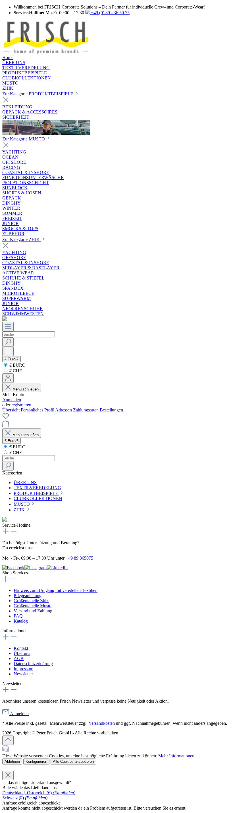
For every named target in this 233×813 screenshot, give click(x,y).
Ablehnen (12, 761)
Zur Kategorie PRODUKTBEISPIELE (38, 93)
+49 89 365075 (79, 558)
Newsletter (23, 673)
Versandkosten (102, 723)
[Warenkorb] (5, 425)
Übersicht (11, 409)
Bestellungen (111, 409)
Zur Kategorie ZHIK (21, 239)
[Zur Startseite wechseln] (46, 52)
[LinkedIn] (57, 567)
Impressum (23, 668)
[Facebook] (13, 567)
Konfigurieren (36, 761)
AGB (19, 658)
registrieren (21, 404)
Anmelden (11, 399)
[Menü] (8, 326)
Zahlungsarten (86, 409)
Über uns (22, 653)
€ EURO (17, 365)
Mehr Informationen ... (178, 755)
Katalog (21, 621)
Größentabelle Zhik (31, 600)
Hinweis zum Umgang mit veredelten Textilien (55, 590)
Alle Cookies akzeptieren (73, 761)
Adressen (64, 409)
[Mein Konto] (8, 378)
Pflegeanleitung (27, 595)
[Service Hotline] (116, 749)
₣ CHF (15, 370)
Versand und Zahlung (33, 610)
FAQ (18, 616)
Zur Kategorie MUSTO (24, 138)
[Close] (8, 775)
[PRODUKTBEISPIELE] (46, 133)
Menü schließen (25, 389)
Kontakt (21, 648)
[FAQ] (4, 319)
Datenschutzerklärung (33, 663)
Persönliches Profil (38, 409)
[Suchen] (8, 342)
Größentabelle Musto (32, 605)
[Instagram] (35, 567)
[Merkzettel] (5, 417)
